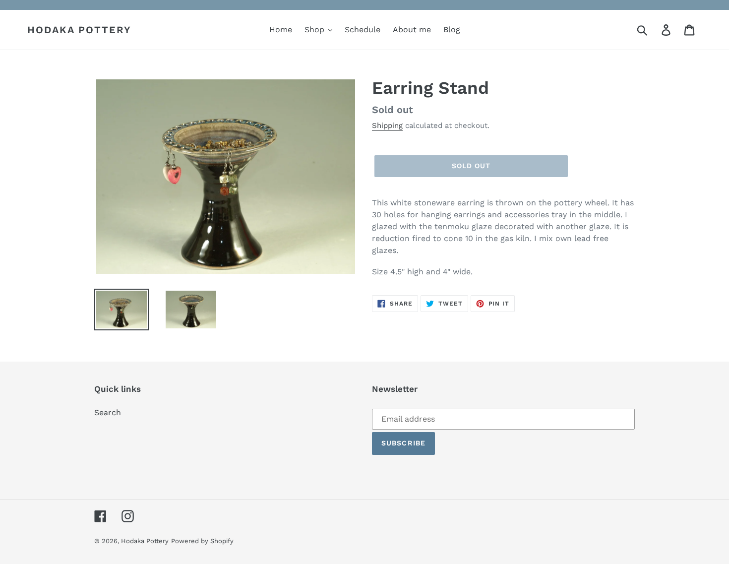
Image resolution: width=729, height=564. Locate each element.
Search (107, 412)
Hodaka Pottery (79, 30)
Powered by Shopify (202, 541)
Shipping (387, 125)
